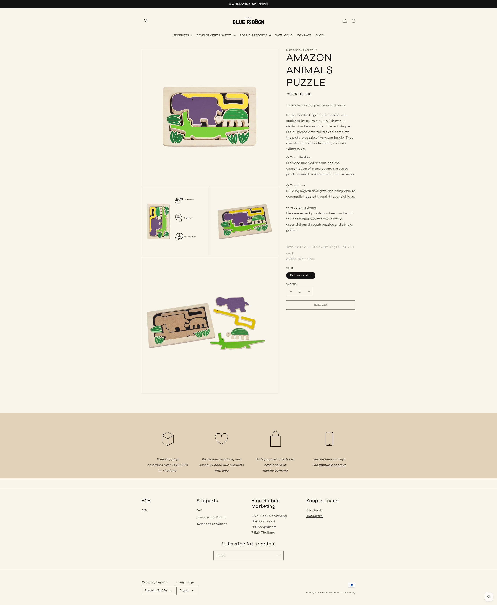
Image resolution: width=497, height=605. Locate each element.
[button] (146, 20)
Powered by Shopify (344, 592)
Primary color (300, 275)
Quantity (291, 284)
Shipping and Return (211, 517)
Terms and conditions (212, 524)
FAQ (199, 510)
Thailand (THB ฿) (156, 590)
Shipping (309, 105)
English (184, 590)
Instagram (314, 516)
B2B (144, 510)
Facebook (314, 510)
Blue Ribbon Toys (324, 592)
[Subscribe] (279, 555)
